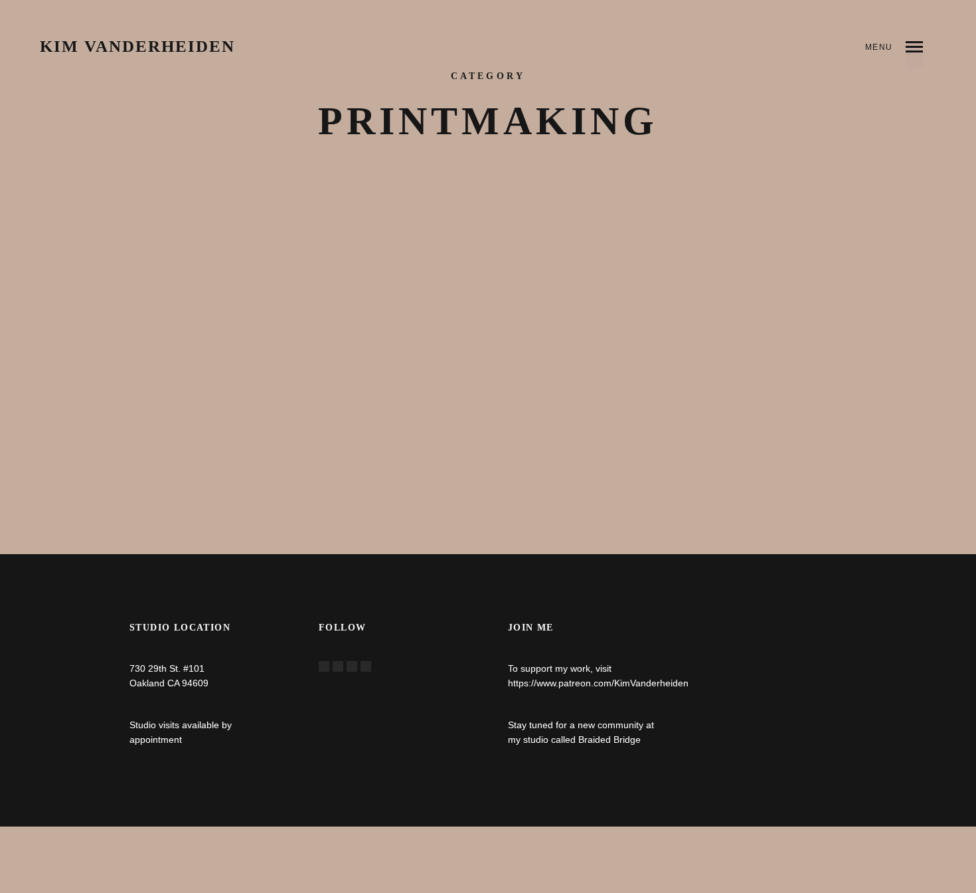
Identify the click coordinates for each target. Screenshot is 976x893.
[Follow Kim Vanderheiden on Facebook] (324, 666)
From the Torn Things (197, 245)
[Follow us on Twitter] (338, 666)
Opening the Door (437, 245)
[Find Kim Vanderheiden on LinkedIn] (366, 666)
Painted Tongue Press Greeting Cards (731, 252)
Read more (158, 453)
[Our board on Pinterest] (352, 666)
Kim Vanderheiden (137, 46)
